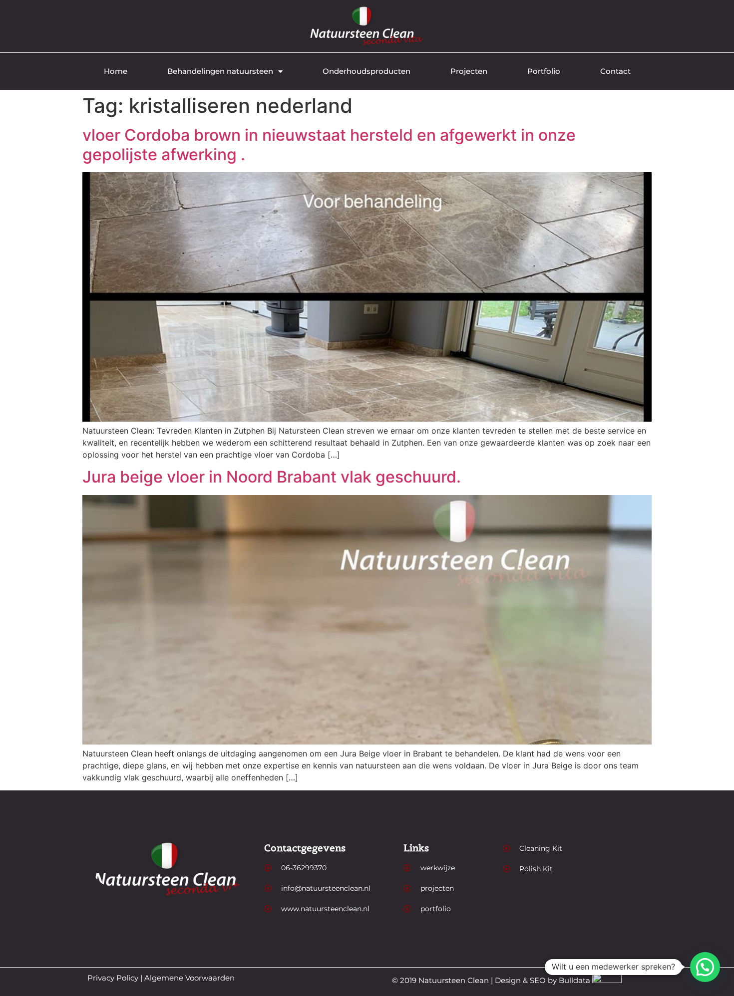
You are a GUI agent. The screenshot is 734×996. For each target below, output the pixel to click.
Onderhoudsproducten (366, 71)
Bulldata (574, 980)
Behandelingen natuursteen (220, 71)
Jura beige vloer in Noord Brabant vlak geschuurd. (271, 477)
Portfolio (543, 71)
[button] (705, 967)
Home (115, 71)
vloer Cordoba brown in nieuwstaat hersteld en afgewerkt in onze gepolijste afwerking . (329, 144)
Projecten (468, 71)
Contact (615, 71)
